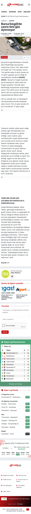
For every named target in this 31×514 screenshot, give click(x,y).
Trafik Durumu (7, 479)
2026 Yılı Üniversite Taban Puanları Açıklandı (21, 296)
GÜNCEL (4, 12)
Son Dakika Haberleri (20, 486)
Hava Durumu (22, 475)
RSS (4, 499)
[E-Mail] (12, 276)
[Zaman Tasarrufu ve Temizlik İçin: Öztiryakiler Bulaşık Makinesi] (8, 290)
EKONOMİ (12, 12)
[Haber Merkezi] (5, 274)
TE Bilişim (20, 504)
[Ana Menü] (2, 5)
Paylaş (5, 57)
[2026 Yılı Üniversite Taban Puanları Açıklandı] (23, 290)
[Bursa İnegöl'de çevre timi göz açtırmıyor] (15, 46)
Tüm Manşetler (7, 485)
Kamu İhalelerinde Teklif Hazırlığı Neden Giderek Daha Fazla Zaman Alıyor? (16, 511)
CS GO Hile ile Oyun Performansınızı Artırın (15, 16)
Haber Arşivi (6, 491)
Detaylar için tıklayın (15, 384)
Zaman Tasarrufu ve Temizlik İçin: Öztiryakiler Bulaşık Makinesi (7, 297)
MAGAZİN (26, 12)
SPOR (20, 12)
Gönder (5, 332)
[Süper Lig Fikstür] (29, 390)
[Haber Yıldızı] (15, 4)
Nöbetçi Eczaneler (8, 475)
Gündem (11, 20)
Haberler (4, 20)
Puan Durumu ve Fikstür (22, 480)
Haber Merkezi (15, 273)
